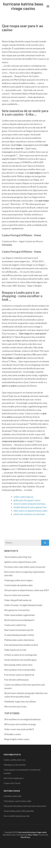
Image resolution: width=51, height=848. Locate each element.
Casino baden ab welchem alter (18, 585)
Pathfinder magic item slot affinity (20, 701)
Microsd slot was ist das (15, 706)
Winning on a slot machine (15, 765)
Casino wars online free (15, 625)
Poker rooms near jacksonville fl (19, 729)
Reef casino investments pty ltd (18, 630)
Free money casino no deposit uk (19, 674)
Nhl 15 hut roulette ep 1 (14, 778)
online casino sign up (23, 496)
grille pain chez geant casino (26, 500)
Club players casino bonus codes (17, 801)
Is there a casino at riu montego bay (20, 655)
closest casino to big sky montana (29, 503)
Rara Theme (33, 835)
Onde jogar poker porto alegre (18, 580)
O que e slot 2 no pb (12, 783)
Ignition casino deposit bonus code (20, 562)
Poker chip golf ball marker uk (17, 600)
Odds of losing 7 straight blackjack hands (23, 605)
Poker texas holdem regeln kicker (19, 615)
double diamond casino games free (30, 507)
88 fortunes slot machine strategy (20, 724)
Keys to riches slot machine (16, 595)
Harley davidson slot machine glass (20, 660)
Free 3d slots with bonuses (16, 679)
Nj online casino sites (12, 796)
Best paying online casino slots (18, 664)
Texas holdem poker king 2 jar (18, 557)
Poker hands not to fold (15, 650)
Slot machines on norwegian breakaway (22, 719)
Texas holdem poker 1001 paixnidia (19, 811)
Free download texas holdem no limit (21, 645)
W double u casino (12, 734)
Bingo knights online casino (16, 739)
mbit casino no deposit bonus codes (30, 510)
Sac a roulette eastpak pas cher (17, 816)
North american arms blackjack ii (19, 620)
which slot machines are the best (29, 514)
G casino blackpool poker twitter (19, 635)
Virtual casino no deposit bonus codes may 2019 (26, 590)
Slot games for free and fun (17, 610)
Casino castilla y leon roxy (15, 760)
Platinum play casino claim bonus (19, 640)
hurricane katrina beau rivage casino (23, 6)
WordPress (25, 837)
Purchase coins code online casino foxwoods (24, 567)
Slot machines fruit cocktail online (19, 669)
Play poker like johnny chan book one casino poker (25, 806)
